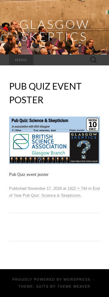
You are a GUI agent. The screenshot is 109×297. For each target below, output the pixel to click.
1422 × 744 (77, 188)
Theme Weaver (74, 286)
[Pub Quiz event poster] (54, 140)
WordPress (77, 279)
